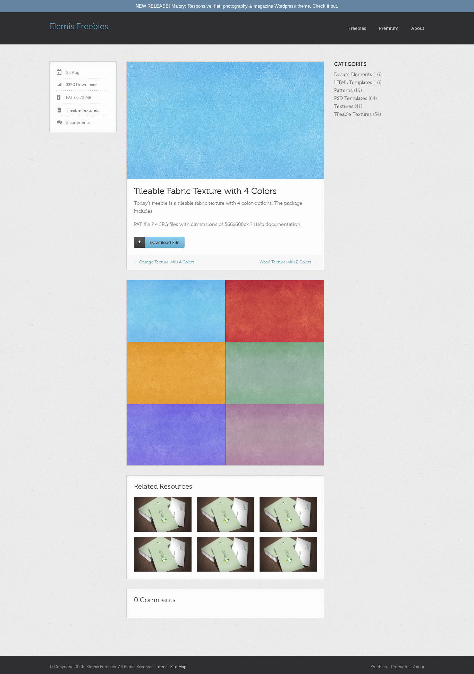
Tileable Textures (82, 110)
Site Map (178, 666)
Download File (164, 242)
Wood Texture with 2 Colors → (288, 262)
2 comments (78, 122)
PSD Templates (350, 98)
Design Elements (353, 74)
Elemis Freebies (79, 26)
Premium (388, 28)
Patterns (343, 90)
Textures (343, 106)
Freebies (357, 28)
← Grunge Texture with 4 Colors (164, 262)
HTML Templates (353, 82)
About (417, 28)
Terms (161, 666)
